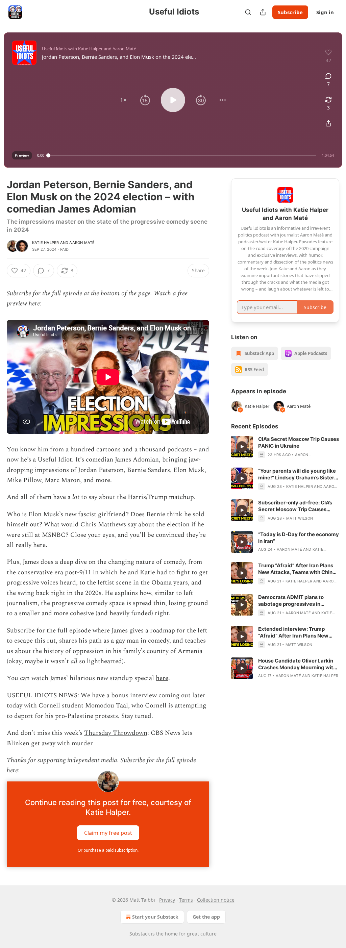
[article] (285, 447)
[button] (123, 100)
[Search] (248, 12)
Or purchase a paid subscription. (108, 850)
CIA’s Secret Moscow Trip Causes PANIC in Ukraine (298, 442)
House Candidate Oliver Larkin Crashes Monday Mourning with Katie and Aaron (297, 664)
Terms (186, 900)
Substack (139, 933)
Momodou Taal (106, 705)
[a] (242, 446)
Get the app (206, 917)
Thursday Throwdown (115, 733)
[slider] (182, 155)
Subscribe (290, 12)
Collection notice (215, 900)
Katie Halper (45, 242)
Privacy (167, 900)
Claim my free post (108, 832)
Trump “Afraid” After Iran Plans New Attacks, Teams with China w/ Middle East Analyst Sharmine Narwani (298, 569)
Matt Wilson (299, 518)
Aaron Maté (82, 242)
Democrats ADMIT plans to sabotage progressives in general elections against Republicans (291, 600)
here (162, 678)
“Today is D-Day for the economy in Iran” (298, 537)
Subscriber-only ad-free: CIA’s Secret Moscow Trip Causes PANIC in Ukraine (295, 506)
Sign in (325, 12)
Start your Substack (155, 917)
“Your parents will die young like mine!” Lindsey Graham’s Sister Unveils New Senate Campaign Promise (297, 474)
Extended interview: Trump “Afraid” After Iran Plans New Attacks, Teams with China (293, 632)
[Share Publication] (263, 12)
